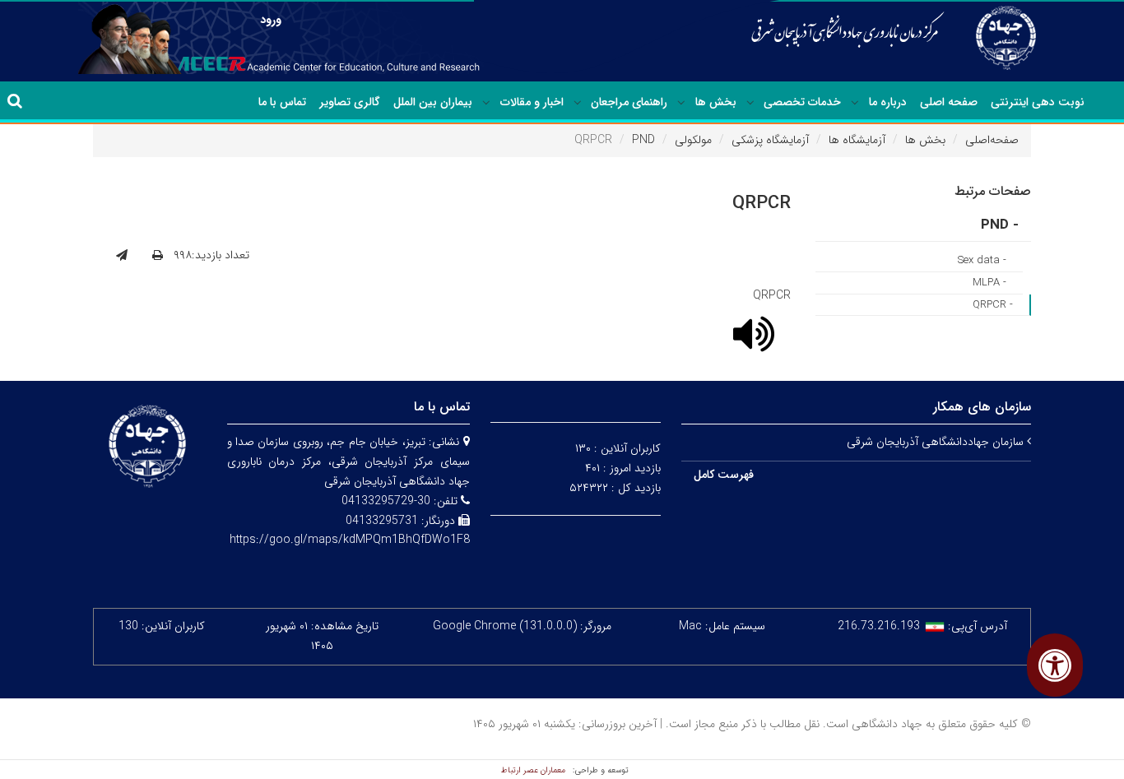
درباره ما (888, 102)
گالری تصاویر (349, 102)
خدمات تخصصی (802, 102)
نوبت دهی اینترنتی (1038, 102)
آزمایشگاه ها (857, 140)
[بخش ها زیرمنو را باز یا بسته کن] (681, 103)
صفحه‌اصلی (992, 140)
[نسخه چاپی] (158, 256)
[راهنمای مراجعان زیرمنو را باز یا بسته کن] (577, 103)
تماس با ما (282, 102)
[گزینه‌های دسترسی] (1055, 665)
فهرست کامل (724, 475)
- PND (1000, 225)
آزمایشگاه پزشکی (770, 140)
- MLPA (989, 282)
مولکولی (693, 140)
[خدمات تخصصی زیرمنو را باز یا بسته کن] (750, 103)
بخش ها (715, 102)
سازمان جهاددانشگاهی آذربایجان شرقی (937, 442)
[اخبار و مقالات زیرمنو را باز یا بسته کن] (486, 103)
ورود (270, 20)
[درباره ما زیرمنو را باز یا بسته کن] (855, 103)
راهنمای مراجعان (629, 102)
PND (643, 140)
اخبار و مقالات (532, 102)
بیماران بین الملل (432, 102)
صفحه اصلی (949, 102)
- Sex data (982, 260)
